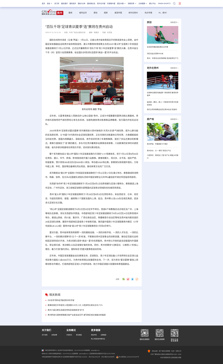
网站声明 (94, 335)
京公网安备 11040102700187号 (128, 357)
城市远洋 (82, 13)
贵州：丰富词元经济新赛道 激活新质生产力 (162, 58)
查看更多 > (174, 22)
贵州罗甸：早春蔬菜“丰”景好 (157, 144)
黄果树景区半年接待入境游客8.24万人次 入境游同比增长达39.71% (75, 305)
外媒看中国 (111, 3)
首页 (43, 3)
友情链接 (103, 335)
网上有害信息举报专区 (98, 339)
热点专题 (148, 13)
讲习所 (56, 3)
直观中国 (118, 13)
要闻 (70, 13)
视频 (106, 13)
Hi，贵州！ (163, 13)
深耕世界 (131, 3)
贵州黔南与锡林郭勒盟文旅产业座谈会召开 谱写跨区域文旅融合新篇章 (77, 315)
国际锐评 (72, 3)
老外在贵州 (133, 13)
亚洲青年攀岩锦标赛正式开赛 (157, 47)
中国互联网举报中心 (51, 350)
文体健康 (141, 3)
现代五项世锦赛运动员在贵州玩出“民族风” (162, 109)
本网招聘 (54, 335)
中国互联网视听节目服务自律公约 (52, 357)
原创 (95, 13)
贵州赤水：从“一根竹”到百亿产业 (159, 151)
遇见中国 (120, 3)
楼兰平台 (152, 3)
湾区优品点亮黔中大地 (155, 53)
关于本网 (44, 335)
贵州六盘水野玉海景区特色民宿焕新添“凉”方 (66, 310)
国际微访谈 (91, 3)
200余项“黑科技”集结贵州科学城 (61, 300)
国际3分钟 (81, 3)
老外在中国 (101, 3)
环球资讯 (69, 335)
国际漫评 (64, 3)
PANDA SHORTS (164, 3)
